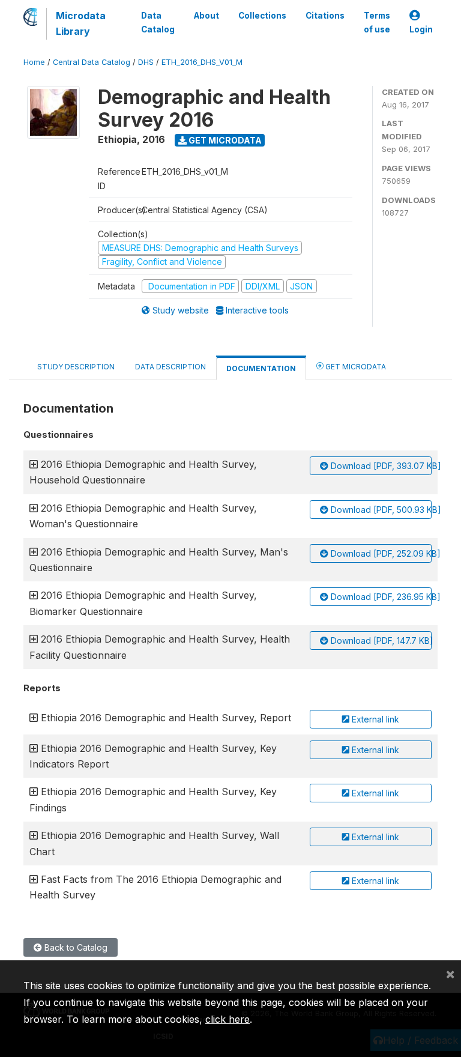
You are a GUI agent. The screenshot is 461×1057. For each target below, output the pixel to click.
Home (34, 62)
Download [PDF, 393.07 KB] (380, 466)
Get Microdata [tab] (355, 366)
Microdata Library (81, 23)
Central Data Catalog (91, 62)
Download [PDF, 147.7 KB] (380, 640)
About (206, 15)
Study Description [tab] (76, 366)
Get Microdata (224, 140)
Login (421, 29)
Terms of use (377, 22)
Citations (325, 15)
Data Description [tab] (170, 366)
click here (227, 1019)
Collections (262, 15)
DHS (146, 62)
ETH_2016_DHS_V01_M (202, 62)
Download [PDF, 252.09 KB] (380, 553)
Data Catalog (158, 22)
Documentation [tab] (261, 368)
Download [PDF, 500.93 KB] (380, 509)
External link (374, 719)
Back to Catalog (74, 947)
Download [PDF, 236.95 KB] (380, 597)
